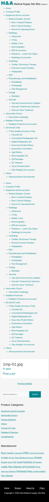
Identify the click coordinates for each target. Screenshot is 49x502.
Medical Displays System (19, 19)
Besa (3, 453)
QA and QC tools (13, 128)
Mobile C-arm (17, 43)
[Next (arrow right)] (44, 250)
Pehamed (21, 471)
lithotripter (15, 96)
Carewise (18, 453)
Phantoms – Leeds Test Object (24, 54)
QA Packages (17, 159)
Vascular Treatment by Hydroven (25, 107)
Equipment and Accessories (18, 15)
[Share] (40, 3)
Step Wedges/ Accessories (23, 170)
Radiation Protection (14, 121)
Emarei (38, 457)
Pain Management (19, 89)
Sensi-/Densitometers (20, 166)
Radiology (13, 33)
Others (9, 173)
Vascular (12, 100)
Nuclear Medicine (8, 420)
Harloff (19, 462)
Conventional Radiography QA (24, 138)
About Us (30, 488)
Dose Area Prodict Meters (22, 145)
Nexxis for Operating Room (23, 29)
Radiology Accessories (21, 57)
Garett (10, 462)
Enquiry (18, 488)
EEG (11, 75)
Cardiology (13, 61)
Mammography (18, 47)
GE (14, 462)
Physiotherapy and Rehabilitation (22, 78)
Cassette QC (17, 135)
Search (35, 394)
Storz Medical (7, 476)
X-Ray (14, 40)
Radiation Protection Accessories (23, 124)
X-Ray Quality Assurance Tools (22, 131)
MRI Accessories (18, 50)
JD (34, 462)
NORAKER (30, 467)
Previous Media (25, 384)
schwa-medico (39, 471)
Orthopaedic (16, 85)
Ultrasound (16, 36)
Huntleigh (27, 462)
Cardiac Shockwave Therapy (23, 64)
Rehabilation (16, 82)
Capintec (10, 453)
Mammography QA (19, 156)
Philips (30, 471)
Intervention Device (14, 114)
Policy (42, 488)
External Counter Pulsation (22, 68)
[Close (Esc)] (46, 3)
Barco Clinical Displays (21, 26)
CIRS (26, 452)
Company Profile (13, 12)
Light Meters (16, 152)
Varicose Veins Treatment (22, 110)
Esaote (4, 462)
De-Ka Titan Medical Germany (21, 458)
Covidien (4, 458)
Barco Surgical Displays (21, 22)
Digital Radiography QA (21, 142)
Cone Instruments (36, 453)
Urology (12, 92)
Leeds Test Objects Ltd (13, 466)
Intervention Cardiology (18, 117)
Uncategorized (7, 437)
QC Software (17, 163)
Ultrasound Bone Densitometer (22, 177)
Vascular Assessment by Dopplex (25, 103)
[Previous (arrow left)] (4, 250)
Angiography (16, 71)
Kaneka (38, 462)
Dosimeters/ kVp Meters (21, 149)
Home (8, 8)
